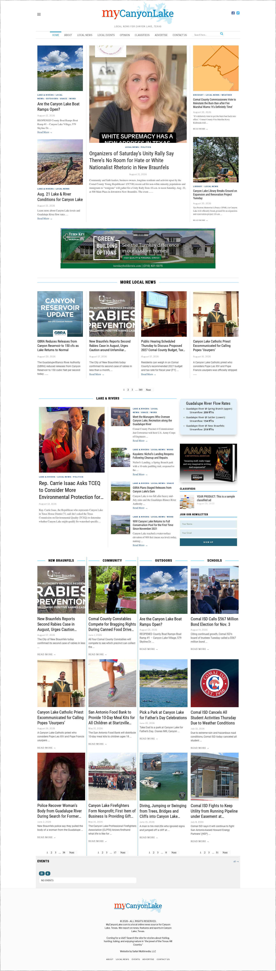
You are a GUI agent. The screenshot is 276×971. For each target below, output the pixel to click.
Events (136, 959)
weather (227, 95)
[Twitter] (238, 13)
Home (55, 35)
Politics (146, 147)
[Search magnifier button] (221, 33)
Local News (84, 35)
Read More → (44, 132)
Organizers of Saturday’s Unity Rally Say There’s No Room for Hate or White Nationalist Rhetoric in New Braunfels (131, 160)
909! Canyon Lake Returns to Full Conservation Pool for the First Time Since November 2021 (153, 525)
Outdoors (52, 99)
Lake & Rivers (45, 95)
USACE (63, 99)
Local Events (106, 35)
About (68, 35)
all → (236, 861)
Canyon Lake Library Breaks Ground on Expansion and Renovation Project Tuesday (215, 194)
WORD (72, 99)
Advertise (161, 35)
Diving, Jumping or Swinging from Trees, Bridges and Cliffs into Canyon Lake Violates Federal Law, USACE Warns (163, 816)
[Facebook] (233, 13)
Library (197, 186)
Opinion (125, 35)
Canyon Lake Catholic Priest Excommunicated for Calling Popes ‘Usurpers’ (211, 345)
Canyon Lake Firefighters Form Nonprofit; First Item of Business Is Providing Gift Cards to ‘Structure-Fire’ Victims (112, 816)
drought (198, 95)
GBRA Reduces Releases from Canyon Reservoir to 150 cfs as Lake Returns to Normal (58, 345)
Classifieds (142, 35)
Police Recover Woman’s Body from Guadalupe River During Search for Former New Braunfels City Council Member (59, 816)
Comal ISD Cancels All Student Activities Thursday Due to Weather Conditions (213, 718)
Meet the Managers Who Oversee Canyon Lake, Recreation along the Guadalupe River (152, 420)
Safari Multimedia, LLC (144, 951)
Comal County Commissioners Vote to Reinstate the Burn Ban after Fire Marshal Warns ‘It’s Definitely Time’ (214, 103)
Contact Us (180, 35)
